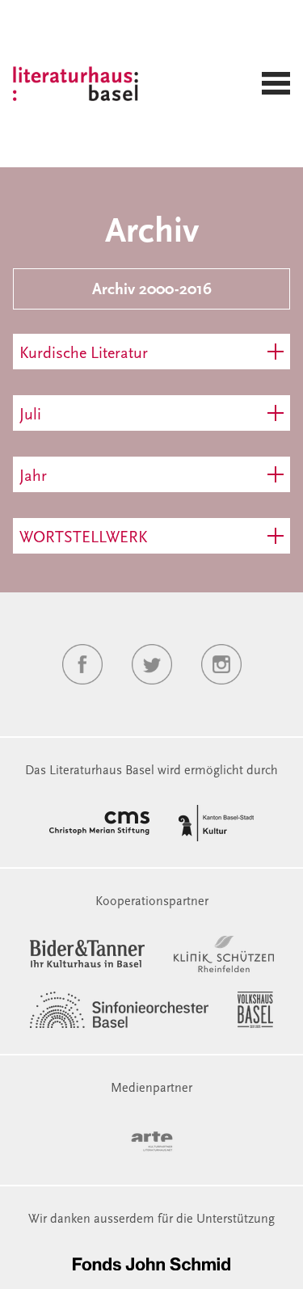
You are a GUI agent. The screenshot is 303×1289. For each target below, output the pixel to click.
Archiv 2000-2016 (152, 290)
